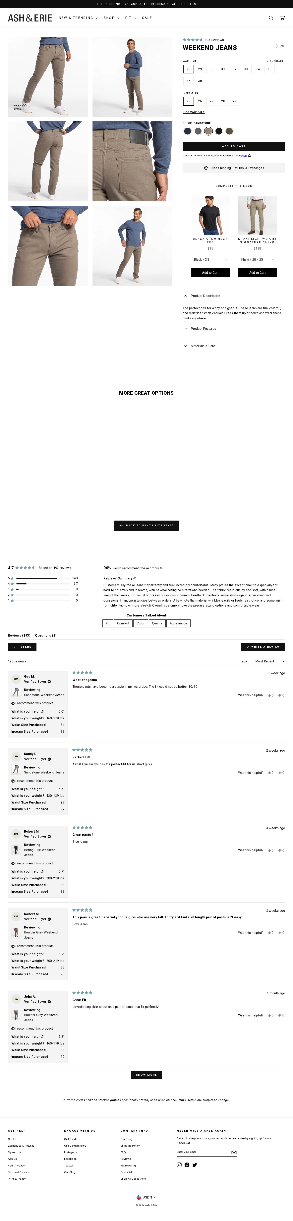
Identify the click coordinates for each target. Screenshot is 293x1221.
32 (235, 69)
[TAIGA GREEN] (229, 133)
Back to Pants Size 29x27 (149, 525)
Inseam (190, 93)
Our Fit (12, 1139)
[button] (203, 40)
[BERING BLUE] (187, 133)
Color (196, 123)
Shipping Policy (130, 1145)
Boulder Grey (198, 131)
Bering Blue (188, 131)
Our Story (127, 1139)
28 (189, 69)
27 (212, 101)
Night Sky (219, 131)
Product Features (203, 329)
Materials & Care (203, 346)
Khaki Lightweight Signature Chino (257, 240)
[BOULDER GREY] (198, 133)
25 (189, 101)
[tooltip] (134, 578)
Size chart (275, 61)
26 (200, 101)
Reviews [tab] (19, 636)
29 (200, 69)
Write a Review (267, 648)
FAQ (123, 1152)
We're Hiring (128, 1165)
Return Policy (16, 1165)
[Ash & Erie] (30, 18)
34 (258, 69)
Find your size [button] (194, 112)
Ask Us (12, 1158)
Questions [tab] (45, 636)
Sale (147, 18)
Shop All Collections (133, 1178)
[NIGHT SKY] (219, 133)
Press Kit (126, 1172)
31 (223, 69)
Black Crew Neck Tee (210, 240)
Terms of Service (18, 1172)
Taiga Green (229, 131)
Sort (246, 661)
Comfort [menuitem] (123, 623)
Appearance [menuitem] (178, 623)
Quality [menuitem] (157, 623)
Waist (233, 60)
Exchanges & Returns (21, 1145)
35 (269, 69)
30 (212, 69)
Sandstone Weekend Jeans (44, 695)
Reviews (126, 1158)
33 (246, 69)
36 (189, 81)
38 (200, 81)
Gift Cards (70, 1139)
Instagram (70, 1152)
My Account (15, 1152)
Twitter (68, 1165)
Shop (110, 18)
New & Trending (77, 18)
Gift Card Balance (75, 1145)
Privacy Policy (17, 1178)
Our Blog (69, 1172)
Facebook (70, 1158)
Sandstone (208, 131)
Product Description (205, 296)
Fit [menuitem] (108, 623)
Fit (129, 18)
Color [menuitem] (141, 623)
